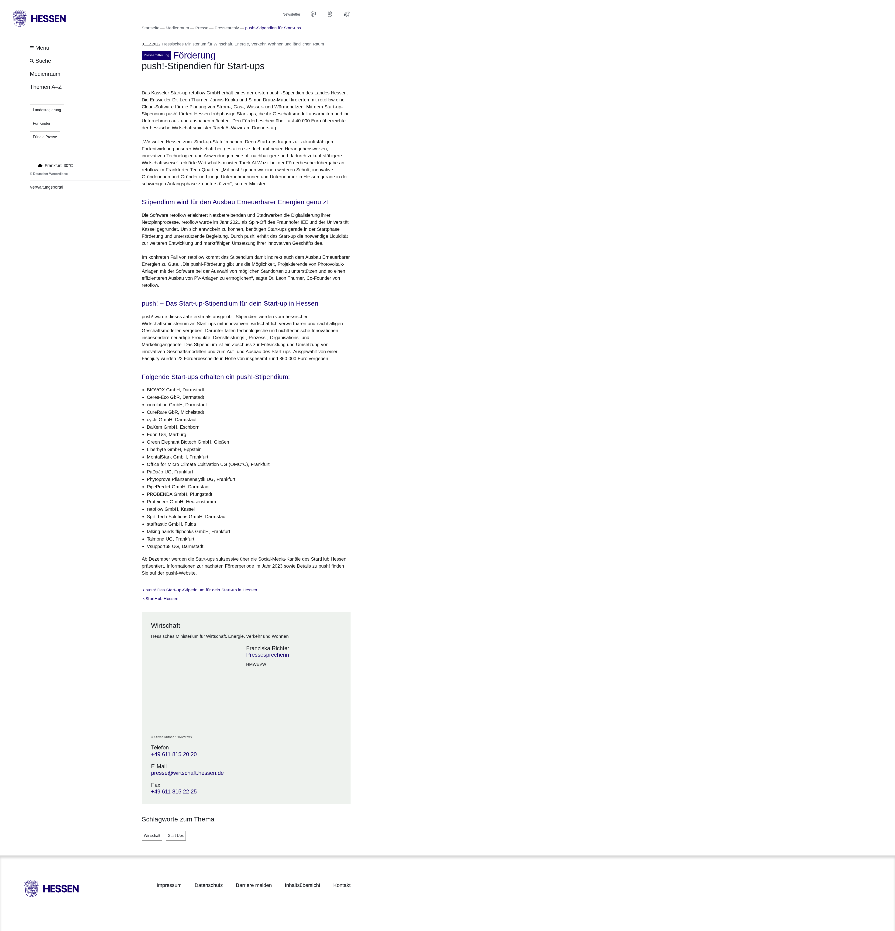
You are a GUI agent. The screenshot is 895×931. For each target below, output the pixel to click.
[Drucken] (182, 79)
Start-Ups (176, 836)
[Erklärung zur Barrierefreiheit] (347, 14)
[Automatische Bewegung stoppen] (32, 165)
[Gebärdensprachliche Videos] (330, 14)
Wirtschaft (152, 836)
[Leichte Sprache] (313, 14)
